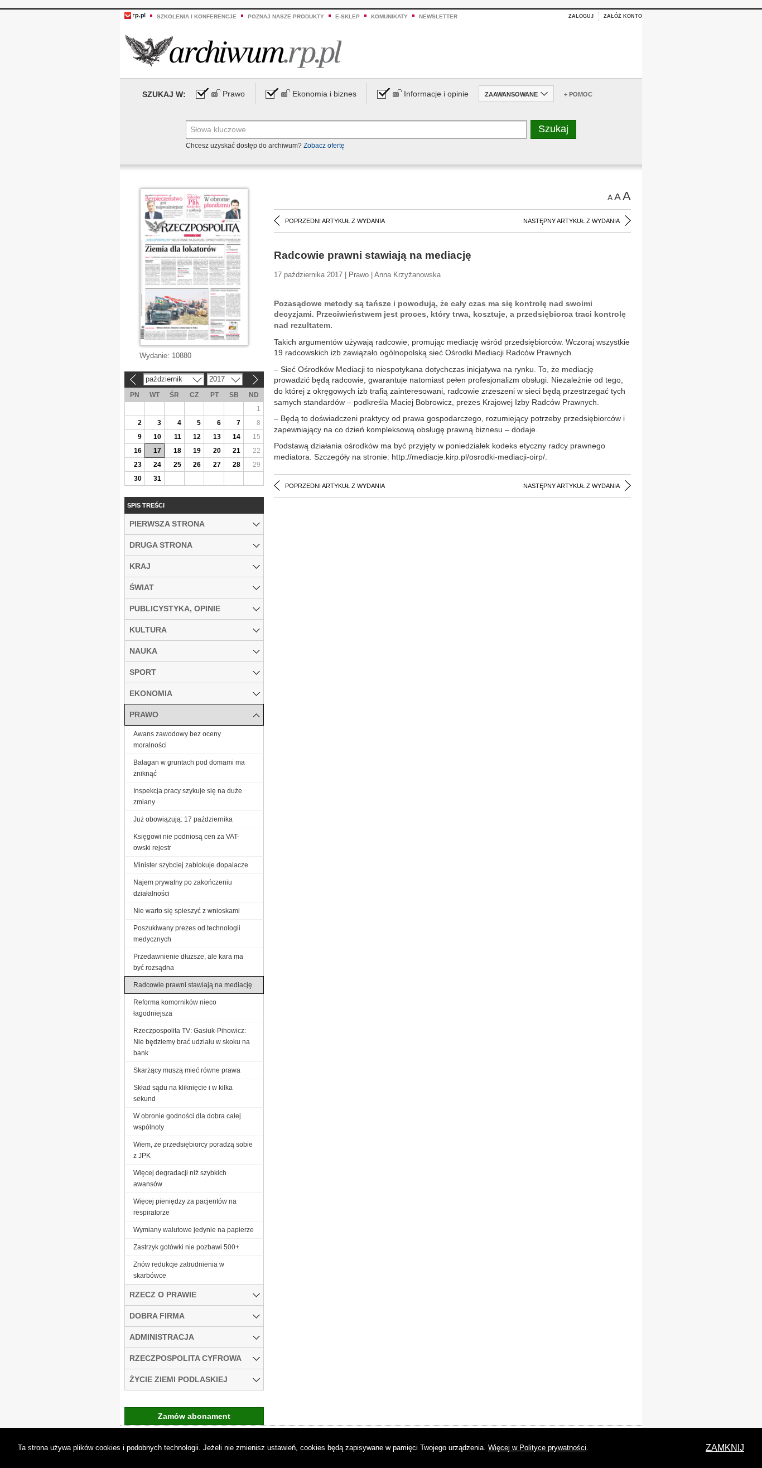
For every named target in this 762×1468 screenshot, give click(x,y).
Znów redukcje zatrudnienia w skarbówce (178, 1270)
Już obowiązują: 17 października (183, 819)
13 (217, 437)
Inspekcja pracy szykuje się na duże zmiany (187, 796)
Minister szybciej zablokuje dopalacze (190, 865)
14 (236, 437)
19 (197, 451)
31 (157, 478)
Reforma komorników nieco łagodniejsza (174, 1007)
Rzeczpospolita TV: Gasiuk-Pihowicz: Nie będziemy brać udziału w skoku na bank (191, 1042)
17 (157, 451)
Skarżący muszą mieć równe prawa (186, 1070)
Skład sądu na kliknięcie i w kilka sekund (183, 1093)
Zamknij (725, 1447)
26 (197, 465)
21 (236, 451)
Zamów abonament (194, 1416)
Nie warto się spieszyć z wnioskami (186, 911)
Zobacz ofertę (324, 145)
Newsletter (438, 16)
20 (217, 451)
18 (177, 451)
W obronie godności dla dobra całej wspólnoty (187, 1121)
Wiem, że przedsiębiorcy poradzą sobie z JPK (193, 1150)
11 (177, 437)
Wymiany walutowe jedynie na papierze (193, 1230)
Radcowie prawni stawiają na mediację (192, 985)
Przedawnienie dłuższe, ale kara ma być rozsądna (188, 962)
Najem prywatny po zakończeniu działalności (182, 887)
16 (138, 451)
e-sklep (347, 16)
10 (157, 437)
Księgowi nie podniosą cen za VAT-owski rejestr (186, 842)
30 (138, 478)
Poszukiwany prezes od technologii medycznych (186, 933)
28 (236, 465)
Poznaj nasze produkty (286, 16)
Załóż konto (623, 16)
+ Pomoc (578, 94)
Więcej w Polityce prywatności (537, 1447)
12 (197, 437)
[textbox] (356, 129)
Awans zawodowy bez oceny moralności (177, 739)
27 (217, 465)
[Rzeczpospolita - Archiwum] (233, 51)
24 (157, 465)
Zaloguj (581, 16)
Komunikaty (389, 16)
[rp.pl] (135, 15)
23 (138, 465)
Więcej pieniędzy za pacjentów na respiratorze (185, 1206)
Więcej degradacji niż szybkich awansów (179, 1178)
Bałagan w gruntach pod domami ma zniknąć (189, 768)
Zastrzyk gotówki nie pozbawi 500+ (186, 1247)
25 (177, 465)
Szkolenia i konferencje (197, 16)
